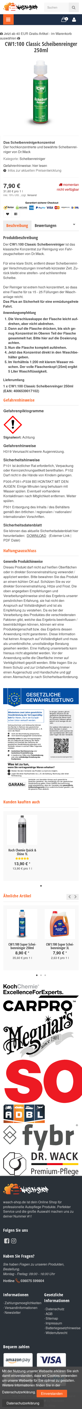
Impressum (54, 1323)
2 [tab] (41, 975)
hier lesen (39, 165)
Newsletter (13, 1312)
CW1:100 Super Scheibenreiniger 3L (60, 946)
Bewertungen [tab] (45, 225)
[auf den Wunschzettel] (7, 213)
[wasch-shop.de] (20, 6)
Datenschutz (55, 1309)
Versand (32, 195)
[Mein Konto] (74, 19)
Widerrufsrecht (56, 1332)
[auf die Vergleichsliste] (16, 213)
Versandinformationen (21, 1307)
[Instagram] (13, 1240)
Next (76, 897)
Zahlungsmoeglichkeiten (21, 1303)
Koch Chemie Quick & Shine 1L (22, 852)
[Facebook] (6, 1240)
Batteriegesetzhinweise (62, 1328)
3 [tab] (45, 975)
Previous (68, 897)
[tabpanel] (22, 846)
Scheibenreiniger (32, 158)
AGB (49, 1313)
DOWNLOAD (36, 535)
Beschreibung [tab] (17, 225)
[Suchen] (73, 7)
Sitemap (52, 1318)
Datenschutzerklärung (23, 1403)
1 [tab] (41, 886)
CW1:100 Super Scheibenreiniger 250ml (22, 946)
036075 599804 (32, 1280)
